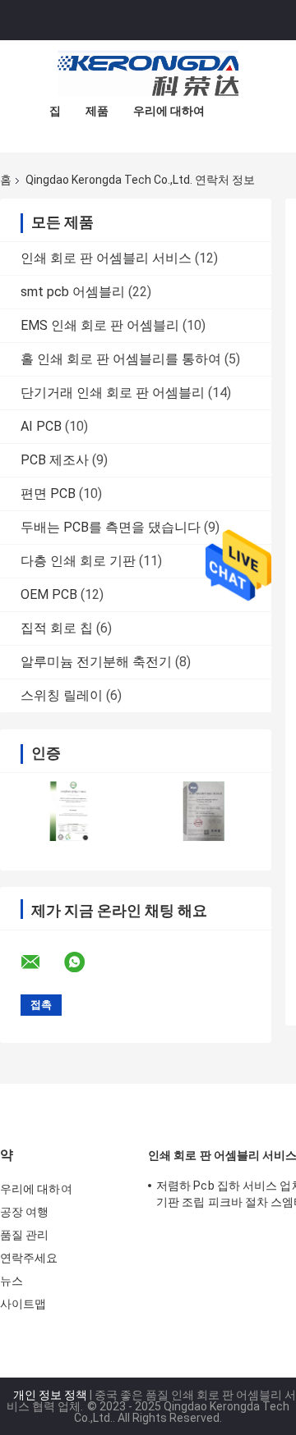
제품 (97, 110)
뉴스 (11, 1280)
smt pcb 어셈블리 (73, 291)
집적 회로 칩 (57, 628)
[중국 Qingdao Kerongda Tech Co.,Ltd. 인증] (68, 811)
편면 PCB (48, 493)
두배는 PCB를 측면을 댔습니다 (111, 527)
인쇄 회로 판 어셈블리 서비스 (106, 258)
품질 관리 (24, 1234)
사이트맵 (23, 1303)
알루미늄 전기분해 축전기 (96, 662)
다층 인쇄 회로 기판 (78, 561)
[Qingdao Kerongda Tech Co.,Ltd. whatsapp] (84, 962)
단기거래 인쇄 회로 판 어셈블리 (113, 392)
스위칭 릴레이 (62, 695)
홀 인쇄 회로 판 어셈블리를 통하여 (121, 359)
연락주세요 (29, 1257)
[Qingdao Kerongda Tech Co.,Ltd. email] (41, 962)
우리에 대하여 (169, 110)
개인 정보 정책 (50, 1394)
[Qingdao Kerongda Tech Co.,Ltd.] (148, 73)
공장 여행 (24, 1211)
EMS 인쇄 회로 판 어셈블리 (100, 325)
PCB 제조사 (55, 460)
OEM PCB (49, 594)
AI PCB (41, 426)
